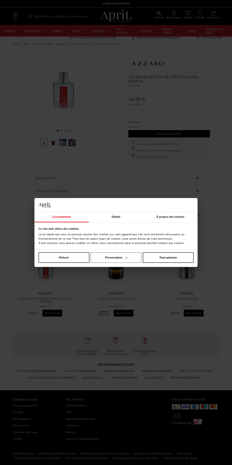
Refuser (64, 257)
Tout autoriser (168, 257)
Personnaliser (114, 257)
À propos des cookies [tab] (170, 216)
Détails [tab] (116, 216)
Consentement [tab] (61, 216)
